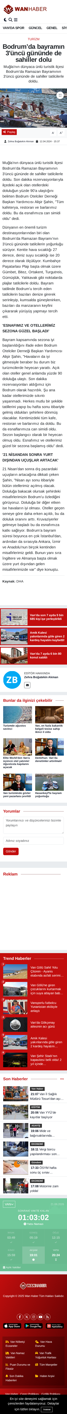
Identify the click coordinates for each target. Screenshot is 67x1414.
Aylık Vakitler (13, 1267)
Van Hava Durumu (43, 1343)
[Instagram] (34, 1317)
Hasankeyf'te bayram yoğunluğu (48, 795)
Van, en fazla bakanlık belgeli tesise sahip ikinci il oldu (49, 728)
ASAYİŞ (35, 1125)
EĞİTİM (35, 1107)
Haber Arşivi (47, 1376)
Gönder (11, 851)
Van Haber (37, 1088)
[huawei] (55, 1326)
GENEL (52, 28)
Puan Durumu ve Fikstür (18, 1366)
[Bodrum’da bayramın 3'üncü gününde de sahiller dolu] (33, 108)
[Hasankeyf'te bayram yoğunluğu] (49, 782)
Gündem (36, 1162)
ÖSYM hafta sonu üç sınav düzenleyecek (43, 1170)
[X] (27, 1317)
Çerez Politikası (29, 1394)
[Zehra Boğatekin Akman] (12, 679)
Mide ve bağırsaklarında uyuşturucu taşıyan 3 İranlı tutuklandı (44, 1133)
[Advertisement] (33, 913)
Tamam (46, 1409)
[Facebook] (20, 1317)
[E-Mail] (27, 685)
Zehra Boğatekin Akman (21, 141)
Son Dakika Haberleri (14, 1378)
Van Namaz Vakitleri (15, 1355)
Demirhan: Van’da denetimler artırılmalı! (48, 759)
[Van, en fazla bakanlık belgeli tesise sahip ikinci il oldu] (49, 714)
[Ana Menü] (15, 20)
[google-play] (33, 1326)
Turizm (33, 39)
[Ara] (10, 20)
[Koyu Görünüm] (5, 20)
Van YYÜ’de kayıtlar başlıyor (43, 1115)
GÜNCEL (35, 28)
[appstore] (12, 1326)
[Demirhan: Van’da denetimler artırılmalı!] (49, 747)
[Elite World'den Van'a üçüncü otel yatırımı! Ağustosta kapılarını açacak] (17, 747)
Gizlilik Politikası (50, 1394)
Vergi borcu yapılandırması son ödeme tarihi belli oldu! (45, 1152)
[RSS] (47, 1317)
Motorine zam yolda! (44, 1188)
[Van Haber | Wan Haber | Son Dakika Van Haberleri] (25, 9)
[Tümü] (62, 1079)
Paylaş (11, 131)
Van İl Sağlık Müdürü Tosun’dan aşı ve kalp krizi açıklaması (46, 1096)
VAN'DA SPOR (13, 28)
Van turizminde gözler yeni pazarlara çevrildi (17, 795)
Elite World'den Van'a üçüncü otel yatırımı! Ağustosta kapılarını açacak (16, 762)
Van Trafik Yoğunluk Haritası (45, 1355)
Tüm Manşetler (48, 1364)
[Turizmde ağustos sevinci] (17, 714)
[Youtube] (40, 1317)
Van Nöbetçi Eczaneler (15, 1343)
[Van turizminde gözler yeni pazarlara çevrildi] (17, 782)
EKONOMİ (37, 1144)
